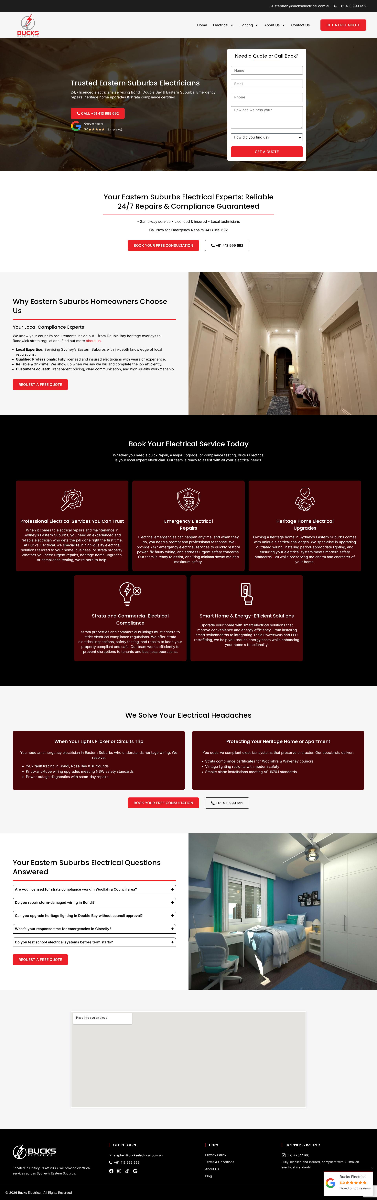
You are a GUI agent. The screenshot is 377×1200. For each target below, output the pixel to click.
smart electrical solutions (264, 625)
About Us (272, 25)
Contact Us (300, 25)
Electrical (220, 25)
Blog (208, 1176)
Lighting (246, 25)
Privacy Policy (215, 1155)
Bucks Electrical (41, 545)
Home (202, 25)
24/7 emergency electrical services (180, 547)
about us (93, 341)
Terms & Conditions (219, 1162)
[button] (372, 1168)
